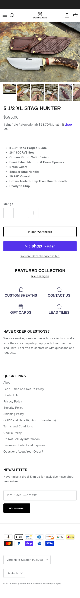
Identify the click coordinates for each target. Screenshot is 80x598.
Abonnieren (17, 508)
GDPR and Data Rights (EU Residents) (29, 420)
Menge (8, 204)
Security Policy (13, 407)
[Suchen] (14, 15)
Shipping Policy (13, 413)
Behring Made (19, 583)
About (7, 382)
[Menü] (4, 15)
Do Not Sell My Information (21, 439)
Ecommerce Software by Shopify (44, 583)
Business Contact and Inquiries (24, 445)
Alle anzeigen (40, 276)
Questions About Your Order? (23, 451)
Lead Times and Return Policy (23, 389)
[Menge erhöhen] (33, 213)
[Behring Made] (40, 15)
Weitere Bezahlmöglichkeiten (40, 256)
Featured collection (40, 270)
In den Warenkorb (40, 231)
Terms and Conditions (18, 426)
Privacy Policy (12, 401)
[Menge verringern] (8, 213)
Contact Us (10, 395)
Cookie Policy (12, 432)
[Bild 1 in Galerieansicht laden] (40, 52)
